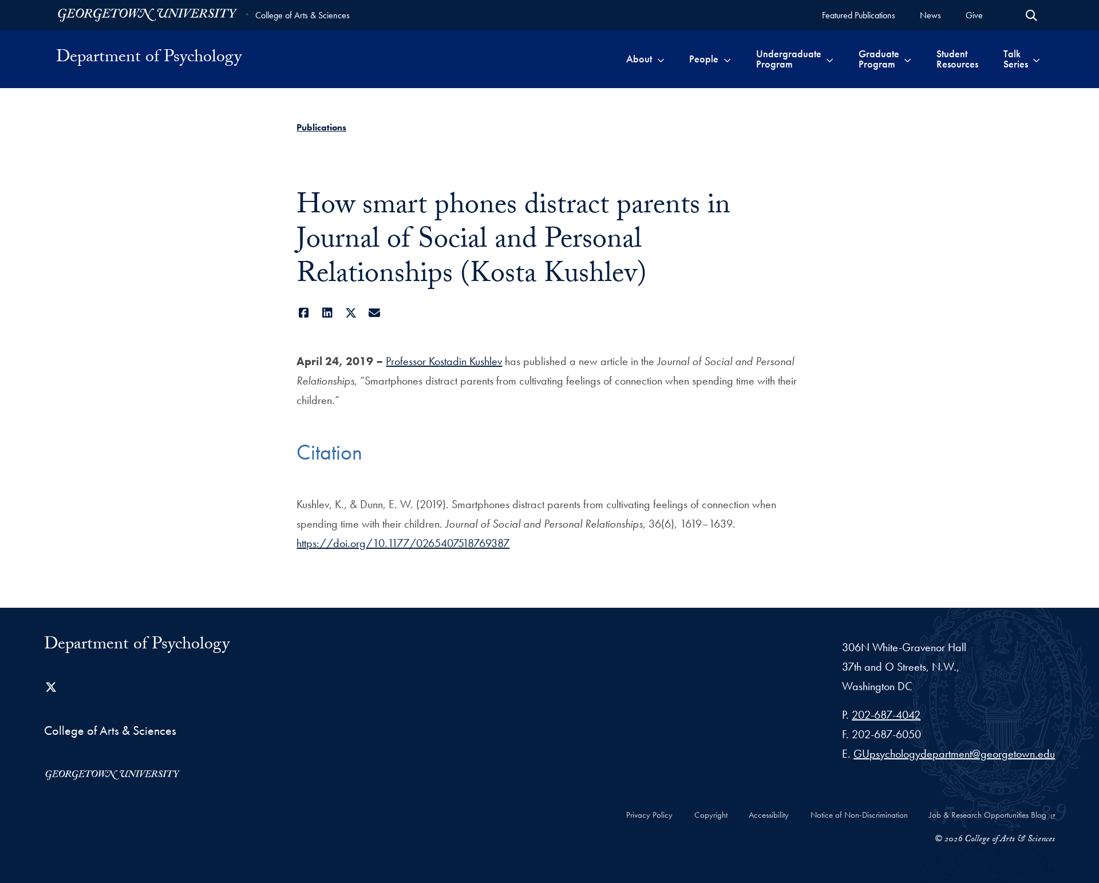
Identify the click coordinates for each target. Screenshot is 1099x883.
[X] (350, 313)
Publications (321, 127)
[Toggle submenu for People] (727, 59)
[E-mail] (374, 313)
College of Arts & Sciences (302, 15)
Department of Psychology (149, 59)
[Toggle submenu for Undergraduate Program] (830, 59)
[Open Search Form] (1031, 15)
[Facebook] (304, 313)
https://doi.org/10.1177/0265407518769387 (403, 543)
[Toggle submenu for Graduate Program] (908, 59)
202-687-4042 (886, 714)
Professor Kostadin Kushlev (444, 361)
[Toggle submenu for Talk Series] (1036, 59)
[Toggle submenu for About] (661, 59)
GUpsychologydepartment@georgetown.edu (954, 753)
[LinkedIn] (327, 313)
